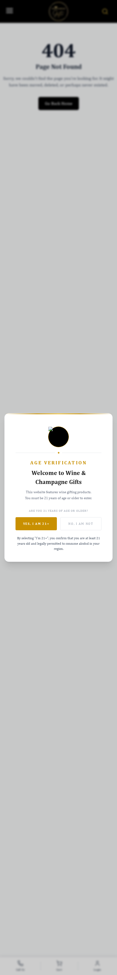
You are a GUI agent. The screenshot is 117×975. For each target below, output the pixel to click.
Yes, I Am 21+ (36, 524)
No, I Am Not (80, 524)
